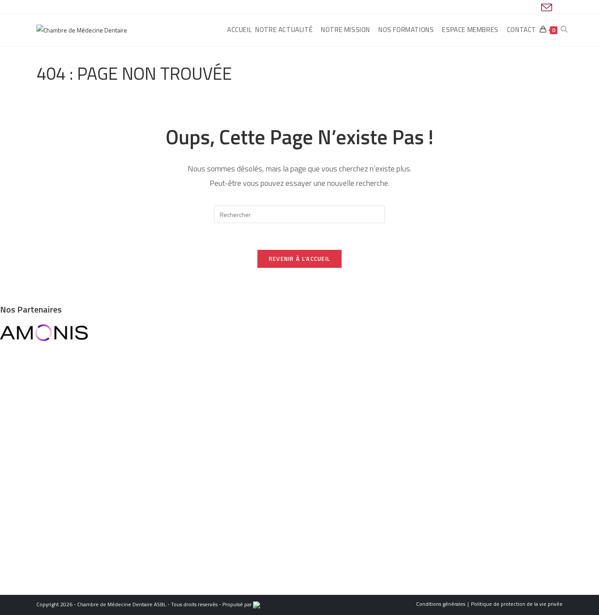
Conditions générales (440, 604)
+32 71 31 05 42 (35, 439)
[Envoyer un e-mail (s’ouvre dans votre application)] (545, 7)
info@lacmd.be (40, 428)
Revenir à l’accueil (300, 258)
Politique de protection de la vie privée (517, 604)
